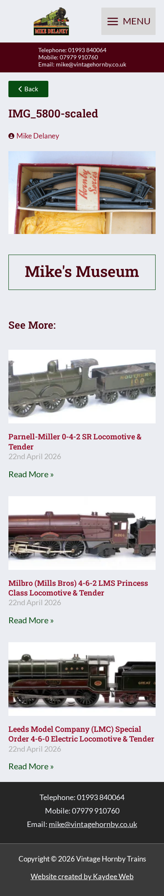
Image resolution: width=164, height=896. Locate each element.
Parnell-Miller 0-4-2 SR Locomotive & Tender (74, 441)
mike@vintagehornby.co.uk (91, 64)
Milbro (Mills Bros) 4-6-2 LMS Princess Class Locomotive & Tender (78, 588)
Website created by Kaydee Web (82, 876)
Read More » (31, 474)
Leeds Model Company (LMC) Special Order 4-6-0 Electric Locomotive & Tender (81, 734)
